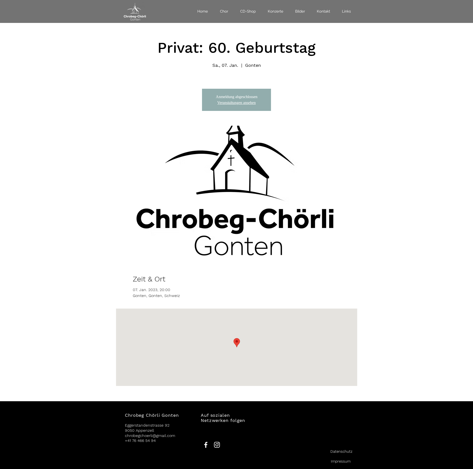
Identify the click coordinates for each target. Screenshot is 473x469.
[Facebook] (206, 445)
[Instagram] (217, 445)
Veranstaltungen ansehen (236, 103)
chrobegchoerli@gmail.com (150, 435)
